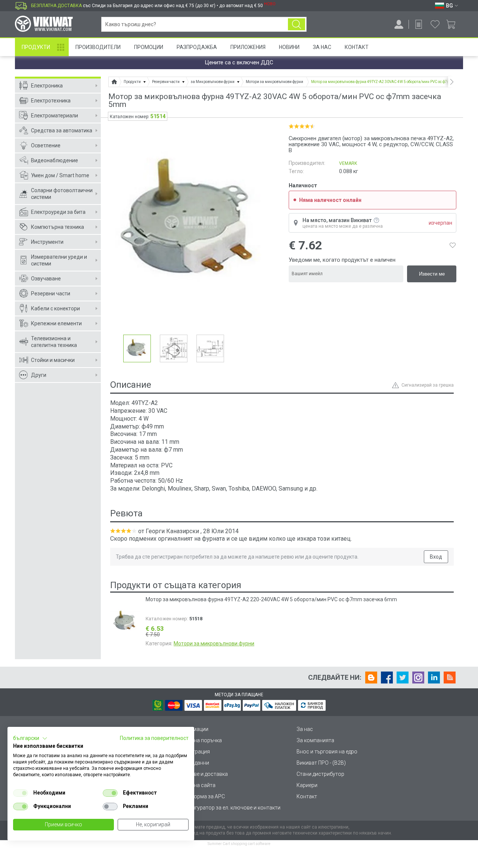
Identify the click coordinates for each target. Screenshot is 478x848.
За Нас (322, 47)
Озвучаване (46, 279)
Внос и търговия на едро (327, 752)
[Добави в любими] (452, 245)
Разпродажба (197, 47)
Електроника (47, 86)
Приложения (248, 47)
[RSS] (450, 677)
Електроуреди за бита (58, 212)
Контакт (357, 47)
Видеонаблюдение (54, 160)
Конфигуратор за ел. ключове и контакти (229, 808)
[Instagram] (418, 677)
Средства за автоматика (61, 130)
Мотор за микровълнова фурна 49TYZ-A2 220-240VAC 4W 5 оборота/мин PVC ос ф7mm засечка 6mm (271, 599)
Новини (289, 47)
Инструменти (47, 242)
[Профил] (398, 24)
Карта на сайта (196, 785)
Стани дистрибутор (320, 774)
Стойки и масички (53, 360)
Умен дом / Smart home (60, 175)
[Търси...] (296, 24)
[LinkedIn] (434, 677)
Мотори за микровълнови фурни (214, 643)
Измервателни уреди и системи (59, 260)
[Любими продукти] (435, 24)
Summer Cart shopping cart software (239, 844)
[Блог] (371, 677)
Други (38, 375)
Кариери (307, 785)
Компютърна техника (57, 227)
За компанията (315, 740)
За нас (305, 729)
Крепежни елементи (56, 323)
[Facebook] (387, 677)
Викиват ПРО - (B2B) (321, 763)
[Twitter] (403, 677)
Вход (436, 557)
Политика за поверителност (154, 738)
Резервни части (50, 294)
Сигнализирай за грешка (427, 385)
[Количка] (453, 24)
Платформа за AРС (201, 796)
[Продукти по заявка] (418, 24)
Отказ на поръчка (200, 740)
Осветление (45, 145)
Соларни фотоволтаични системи (62, 193)
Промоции (148, 47)
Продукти (36, 47)
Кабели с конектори (55, 308)
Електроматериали (54, 116)
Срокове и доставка (203, 774)
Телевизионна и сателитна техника (54, 341)
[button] (30, 738)
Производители (98, 47)
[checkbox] (20, 793)
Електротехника (51, 101)
